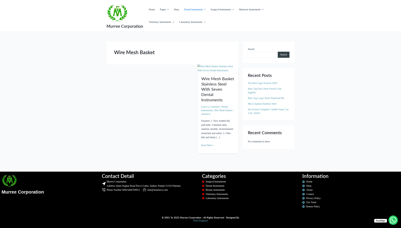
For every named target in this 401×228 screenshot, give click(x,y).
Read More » (207, 145)
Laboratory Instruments (190, 22)
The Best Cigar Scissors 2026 (262, 83)
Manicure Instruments (249, 9)
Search (251, 49)
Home (152, 9)
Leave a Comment (210, 106)
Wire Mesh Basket (223, 110)
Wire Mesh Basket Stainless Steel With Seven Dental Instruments (217, 89)
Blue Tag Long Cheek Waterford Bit (266, 98)
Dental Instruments (193, 9)
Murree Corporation (125, 26)
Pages (163, 9)
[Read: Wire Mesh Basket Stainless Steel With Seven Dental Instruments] (218, 68)
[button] (167, 9)
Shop (176, 9)
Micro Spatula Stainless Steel (262, 103)
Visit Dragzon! (200, 221)
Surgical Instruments (221, 9)
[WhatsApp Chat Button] (393, 220)
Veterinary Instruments (160, 22)
